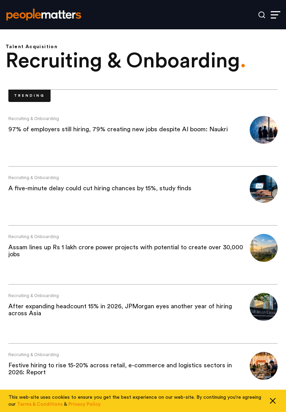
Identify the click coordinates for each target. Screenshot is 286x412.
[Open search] (261, 15)
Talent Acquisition (32, 46)
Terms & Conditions (40, 404)
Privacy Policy (84, 404)
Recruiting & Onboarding (33, 118)
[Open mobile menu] (275, 15)
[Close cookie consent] (273, 401)
